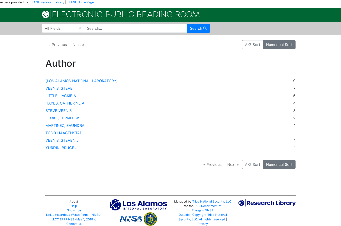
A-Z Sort (252, 44)
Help (74, 206)
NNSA (209, 210)
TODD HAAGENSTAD (64, 133)
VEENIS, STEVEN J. (62, 140)
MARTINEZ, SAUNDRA (64, 125)
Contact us (74, 224)
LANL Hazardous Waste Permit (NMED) (74, 214)
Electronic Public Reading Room (120, 14)
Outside (184, 214)
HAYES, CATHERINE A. (65, 103)
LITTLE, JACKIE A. (61, 95)
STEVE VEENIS (58, 110)
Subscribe (74, 210)
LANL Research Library (48, 2)
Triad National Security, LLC (211, 201)
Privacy (203, 224)
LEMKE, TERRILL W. (62, 118)
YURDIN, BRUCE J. (61, 147)
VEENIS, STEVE (59, 88)
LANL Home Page (81, 2)
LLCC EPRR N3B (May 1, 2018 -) (74, 219)
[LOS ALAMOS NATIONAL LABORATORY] (81, 81)
